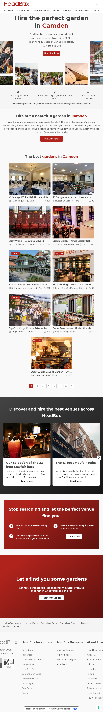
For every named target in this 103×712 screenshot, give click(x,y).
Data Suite (27, 688)
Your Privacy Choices (59, 708)
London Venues (10, 623)
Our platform (28, 664)
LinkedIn (91, 669)
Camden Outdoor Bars (73, 623)
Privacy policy (94, 688)
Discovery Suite (29, 683)
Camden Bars (49, 623)
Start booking (51, 53)
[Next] (99, 458)
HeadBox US (93, 693)
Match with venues (51, 139)
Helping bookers (64, 655)
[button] (9, 10)
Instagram (92, 679)
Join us (90, 664)
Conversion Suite (30, 679)
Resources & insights (66, 659)
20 (66, 386)
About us (91, 655)
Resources (27, 655)
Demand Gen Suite (31, 674)
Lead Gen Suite (29, 669)
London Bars (30, 623)
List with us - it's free (32, 659)
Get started (74, 536)
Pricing (25, 693)
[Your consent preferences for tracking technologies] (98, 707)
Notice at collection (35, 708)
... (60, 386)
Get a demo (27, 650)
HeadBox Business (65, 650)
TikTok (90, 674)
